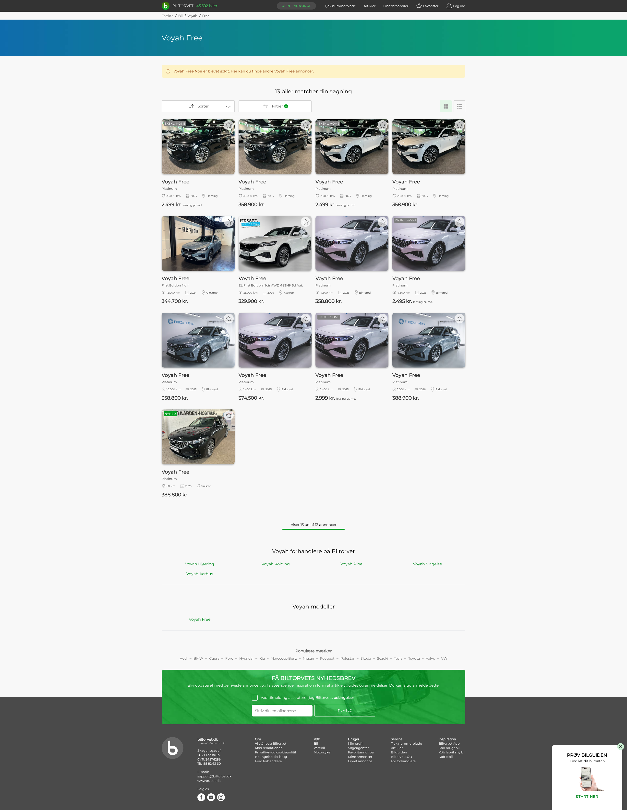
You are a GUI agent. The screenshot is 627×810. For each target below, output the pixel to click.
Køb (317, 739)
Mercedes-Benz (284, 658)
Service (396, 739)
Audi (184, 658)
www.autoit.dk (209, 781)
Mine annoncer (360, 757)
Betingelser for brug (271, 757)
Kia (262, 658)
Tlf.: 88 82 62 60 (209, 763)
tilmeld (345, 710)
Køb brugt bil (449, 748)
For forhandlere (403, 761)
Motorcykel (322, 752)
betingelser (344, 697)
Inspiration (447, 739)
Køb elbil (446, 757)
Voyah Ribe (351, 564)
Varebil (319, 748)
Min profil (355, 743)
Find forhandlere (268, 761)
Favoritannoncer (361, 752)
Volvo (430, 658)
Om (258, 739)
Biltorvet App (449, 743)
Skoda (366, 658)
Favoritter (430, 6)
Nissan (308, 658)
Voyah (192, 16)
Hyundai (246, 658)
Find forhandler (395, 6)
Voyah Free (200, 619)
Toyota (414, 658)
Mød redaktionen (269, 748)
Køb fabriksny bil (452, 752)
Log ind (459, 6)
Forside (167, 16)
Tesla (398, 658)
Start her (587, 796)
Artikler (369, 6)
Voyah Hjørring (199, 564)
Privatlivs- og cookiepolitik (276, 752)
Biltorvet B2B (401, 757)
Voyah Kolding (276, 564)
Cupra (214, 658)
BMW (198, 658)
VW (444, 658)
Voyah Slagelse (427, 564)
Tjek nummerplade (340, 6)
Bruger (353, 739)
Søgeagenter (358, 748)
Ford (229, 658)
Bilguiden (399, 752)
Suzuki (382, 658)
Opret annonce (296, 6)
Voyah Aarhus (199, 574)
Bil (180, 16)
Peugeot (327, 658)
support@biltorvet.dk (214, 776)
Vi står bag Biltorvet (270, 743)
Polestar (347, 658)
